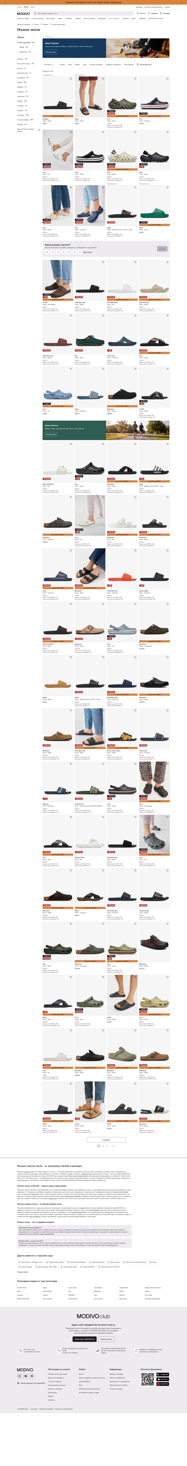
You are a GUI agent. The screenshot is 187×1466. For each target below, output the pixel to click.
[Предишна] (5, 2)
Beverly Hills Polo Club (153, 1287)
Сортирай (47, 64)
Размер (62, 64)
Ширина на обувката (113, 64)
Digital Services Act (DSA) (118, 1385)
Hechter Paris (21, 1287)
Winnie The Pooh (23, 1299)
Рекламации (52, 1392)
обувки (96, 1210)
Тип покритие (129, 64)
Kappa (45, 1287)
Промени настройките (46, 1409)
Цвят (85, 64)
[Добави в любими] (71, 78)
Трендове (139, 7)
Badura (147, 1291)
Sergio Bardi (124, 1287)
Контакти (51, 1400)
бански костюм (86, 1174)
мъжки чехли (53, 1198)
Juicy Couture (47, 1299)
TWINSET (71, 1295)
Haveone (20, 1295)
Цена (70, 64)
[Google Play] (162, 1375)
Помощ (167, 7)
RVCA (122, 1291)
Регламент (34, 1409)
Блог (80, 1385)
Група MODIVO (84, 1381)
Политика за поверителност (64, 1409)
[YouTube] (25, 1376)
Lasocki (45, 1295)
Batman (122, 1295)
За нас (81, 1374)
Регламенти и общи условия (89, 1392)
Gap (95, 1295)
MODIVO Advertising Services (89, 1389)
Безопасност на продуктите (120, 1381)
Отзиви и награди (116, 1389)
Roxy (18, 1291)
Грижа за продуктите (117, 1378)
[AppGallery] (162, 1384)
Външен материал (96, 64)
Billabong (97, 1291)
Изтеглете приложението (153, 7)
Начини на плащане (55, 1389)
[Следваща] (181, 2)
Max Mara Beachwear (152, 1299)
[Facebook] (32, 1376)
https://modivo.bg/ (35, 1216)
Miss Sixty (148, 1295)
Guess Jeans (72, 1287)
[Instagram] (19, 1376)
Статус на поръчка (54, 1381)
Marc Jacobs (98, 1299)
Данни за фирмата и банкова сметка (92, 1378)
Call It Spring (72, 1299)
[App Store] (162, 1379)
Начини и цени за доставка (57, 1374)
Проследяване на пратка (57, 1385)
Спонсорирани (47, 75)
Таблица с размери (116, 1374)
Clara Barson (98, 1287)
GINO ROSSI (47, 1291)
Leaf (69, 1291)
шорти (70, 1174)
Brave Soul (123, 1299)
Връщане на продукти (56, 1378)
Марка (77, 64)
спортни (27, 1172)
